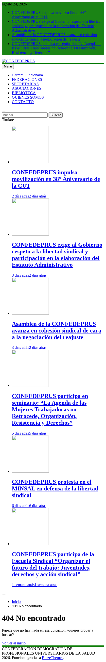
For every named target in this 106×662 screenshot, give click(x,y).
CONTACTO (23, 102)
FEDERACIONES (27, 79)
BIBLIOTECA (24, 93)
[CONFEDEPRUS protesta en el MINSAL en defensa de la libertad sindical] (30, 471)
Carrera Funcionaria (27, 75)
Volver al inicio (14, 643)
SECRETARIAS (25, 84)
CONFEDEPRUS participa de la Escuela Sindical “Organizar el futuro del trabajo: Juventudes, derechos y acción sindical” (53, 564)
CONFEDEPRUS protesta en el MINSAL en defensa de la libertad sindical (55, 488)
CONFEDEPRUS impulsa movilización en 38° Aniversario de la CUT (56, 179)
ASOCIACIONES (26, 88)
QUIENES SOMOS (28, 97)
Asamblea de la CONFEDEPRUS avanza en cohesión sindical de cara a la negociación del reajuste (54, 37)
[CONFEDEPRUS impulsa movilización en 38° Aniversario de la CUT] (30, 162)
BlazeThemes (52, 658)
